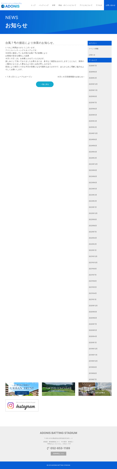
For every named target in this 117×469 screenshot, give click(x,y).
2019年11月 (93, 355)
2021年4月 (93, 293)
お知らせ (92, 55)
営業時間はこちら (58, 453)
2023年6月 (93, 182)
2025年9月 (93, 96)
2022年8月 (93, 226)
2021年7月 (93, 275)
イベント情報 (93, 49)
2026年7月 (93, 66)
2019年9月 (93, 367)
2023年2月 (93, 201)
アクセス (99, 5)
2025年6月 (93, 109)
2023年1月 (93, 207)
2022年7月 (93, 232)
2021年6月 (93, 281)
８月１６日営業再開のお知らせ (70, 77)
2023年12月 (93, 164)
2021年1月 (92, 299)
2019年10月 (93, 361)
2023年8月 (93, 176)
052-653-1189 (60, 448)
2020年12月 (93, 306)
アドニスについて (86, 5)
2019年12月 (93, 349)
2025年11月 (93, 90)
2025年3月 (93, 121)
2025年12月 (93, 84)
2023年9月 (93, 170)
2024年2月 (93, 158)
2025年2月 (93, 127)
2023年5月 (93, 189)
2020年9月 (93, 312)
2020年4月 (93, 336)
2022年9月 (93, 219)
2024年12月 (93, 133)
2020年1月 (93, 342)
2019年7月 (93, 379)
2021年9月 (93, 269)
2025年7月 (93, 102)
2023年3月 (93, 195)
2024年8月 (93, 139)
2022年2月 (93, 244)
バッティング (44, 5)
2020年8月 (93, 318)
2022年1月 (93, 250)
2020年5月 (93, 330)
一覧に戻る (45, 84)
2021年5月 (93, 287)
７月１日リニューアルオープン (19, 77)
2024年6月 (93, 146)
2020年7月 (93, 324)
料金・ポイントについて (67, 5)
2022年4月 (93, 238)
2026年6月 (93, 72)
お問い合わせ (110, 5)
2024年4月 (93, 152)
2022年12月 (93, 213)
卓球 (53, 5)
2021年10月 (93, 262)
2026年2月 (93, 78)
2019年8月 (93, 373)
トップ (33, 5)
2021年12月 (93, 256)
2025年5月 (93, 115)
